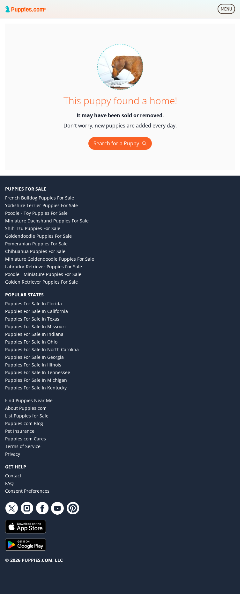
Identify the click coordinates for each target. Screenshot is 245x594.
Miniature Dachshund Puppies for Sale (47, 221)
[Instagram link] (26, 508)
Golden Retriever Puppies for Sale (41, 282)
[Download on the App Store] (120, 526)
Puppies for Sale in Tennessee (37, 372)
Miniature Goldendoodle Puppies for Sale (49, 259)
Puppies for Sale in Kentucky (36, 388)
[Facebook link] (42, 508)
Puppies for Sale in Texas (32, 319)
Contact (13, 476)
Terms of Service (23, 446)
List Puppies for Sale (26, 416)
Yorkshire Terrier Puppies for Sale (41, 205)
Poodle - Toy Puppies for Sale (36, 213)
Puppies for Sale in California (36, 311)
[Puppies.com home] (25, 8)
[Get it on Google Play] (120, 545)
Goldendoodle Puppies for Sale (38, 236)
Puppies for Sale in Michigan (36, 380)
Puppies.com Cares (25, 439)
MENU (228, 10)
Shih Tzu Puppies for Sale (32, 228)
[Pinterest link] (72, 508)
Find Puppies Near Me (29, 400)
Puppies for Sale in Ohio (31, 342)
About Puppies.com (26, 408)
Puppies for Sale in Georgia (34, 357)
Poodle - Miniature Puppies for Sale (43, 274)
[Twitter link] (11, 508)
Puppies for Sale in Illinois (33, 365)
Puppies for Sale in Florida (33, 304)
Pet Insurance (19, 431)
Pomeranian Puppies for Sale (36, 244)
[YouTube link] (57, 508)
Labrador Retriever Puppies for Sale (43, 267)
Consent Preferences (27, 491)
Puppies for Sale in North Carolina (42, 349)
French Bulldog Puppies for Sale (39, 198)
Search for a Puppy (116, 143)
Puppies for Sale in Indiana (34, 334)
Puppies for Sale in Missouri (35, 326)
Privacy (12, 454)
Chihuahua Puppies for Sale (35, 251)
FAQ (9, 483)
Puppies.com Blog (24, 423)
